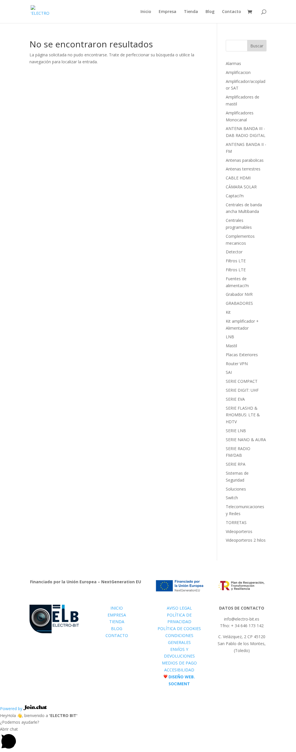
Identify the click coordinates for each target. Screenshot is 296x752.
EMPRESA (117, 615)
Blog (210, 12)
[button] (148, 739)
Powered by (11, 708)
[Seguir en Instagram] (247, 665)
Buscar (256, 46)
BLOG (116, 628)
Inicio (145, 12)
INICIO (116, 608)
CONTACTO (117, 635)
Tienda (191, 12)
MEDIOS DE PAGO (179, 663)
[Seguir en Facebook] (235, 665)
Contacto (231, 12)
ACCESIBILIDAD (179, 670)
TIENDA (116, 621)
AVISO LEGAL (179, 608)
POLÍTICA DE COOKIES (179, 628)
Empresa (167, 12)
